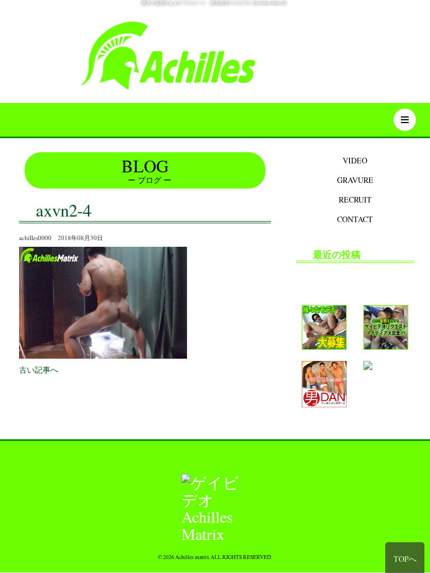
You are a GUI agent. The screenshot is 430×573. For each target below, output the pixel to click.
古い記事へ (38, 369)
